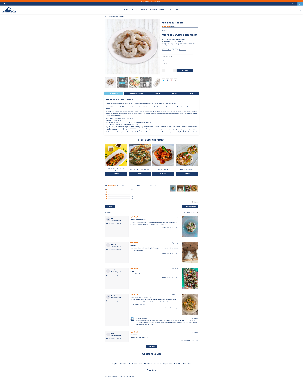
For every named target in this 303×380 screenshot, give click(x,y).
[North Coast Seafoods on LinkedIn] (9, 3)
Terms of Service (137, 364)
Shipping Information (136, 93)
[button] (169, 27)
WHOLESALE (177, 364)
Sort (184, 212)
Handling (157, 93)
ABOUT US (134, 10)
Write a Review (192, 207)
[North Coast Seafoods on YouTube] (4, 3)
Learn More (116, 174)
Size (163, 53)
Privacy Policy (157, 364)
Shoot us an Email (166, 50)
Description (114, 93)
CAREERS (177, 10)
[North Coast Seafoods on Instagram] (6, 3)
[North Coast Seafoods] (9, 9)
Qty (162, 67)
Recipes (174, 93)
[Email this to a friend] (175, 80)
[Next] (159, 46)
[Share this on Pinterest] (171, 80)
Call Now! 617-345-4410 (16, 4)
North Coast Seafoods (113, 376)
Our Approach (144, 10)
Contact (170, 10)
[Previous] (106, 46)
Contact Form (182, 50)
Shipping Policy (167, 364)
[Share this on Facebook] (167, 80)
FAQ (129, 364)
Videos (191, 93)
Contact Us (123, 364)
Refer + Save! (187, 364)
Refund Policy (148, 364)
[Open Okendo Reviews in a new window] (192, 202)
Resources (162, 10)
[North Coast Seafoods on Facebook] (2, 3)
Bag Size (164, 60)
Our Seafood (153, 10)
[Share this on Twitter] (163, 80)
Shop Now (127, 10)
